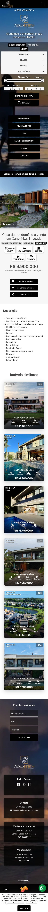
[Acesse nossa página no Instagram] (29, 784)
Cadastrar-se (24, 738)
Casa (24, 133)
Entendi (24, 908)
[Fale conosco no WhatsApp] (24, 784)
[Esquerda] (2, 202)
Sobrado (24, 156)
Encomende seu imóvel (24, 857)
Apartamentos (24, 126)
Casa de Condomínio (24, 141)
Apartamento (24, 118)
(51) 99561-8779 (25, 10)
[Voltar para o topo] (6, 889)
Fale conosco (24, 860)
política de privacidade (15, 903)
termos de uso (31, 903)
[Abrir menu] (43, 4)
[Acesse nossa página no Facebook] (18, 784)
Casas (24, 148)
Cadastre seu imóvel (24, 854)
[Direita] (45, 202)
